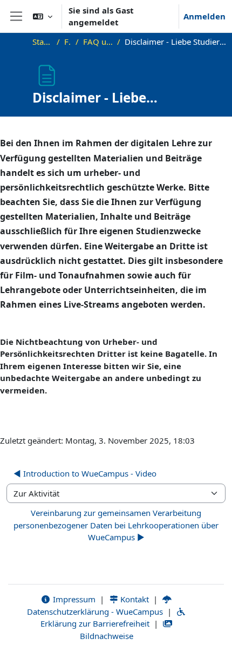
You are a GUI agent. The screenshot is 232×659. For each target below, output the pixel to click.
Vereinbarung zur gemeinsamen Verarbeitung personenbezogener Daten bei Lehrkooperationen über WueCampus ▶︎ (116, 524)
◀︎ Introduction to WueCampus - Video (84, 473)
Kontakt (133, 599)
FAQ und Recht (98, 41)
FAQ (67, 41)
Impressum (73, 599)
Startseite (42, 41)
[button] (42, 16)
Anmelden (204, 16)
